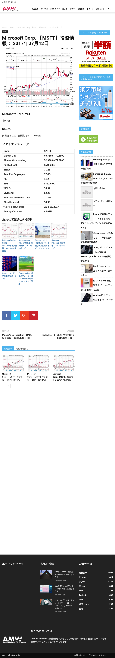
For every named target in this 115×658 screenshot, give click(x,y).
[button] (109, 8)
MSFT (12, 27)
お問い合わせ (99, 188)
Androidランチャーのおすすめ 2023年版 (97, 299)
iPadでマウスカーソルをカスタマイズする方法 (97, 271)
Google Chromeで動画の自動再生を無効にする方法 (64, 574)
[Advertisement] (57, 19)
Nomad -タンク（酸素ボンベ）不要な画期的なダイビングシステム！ (42, 244)
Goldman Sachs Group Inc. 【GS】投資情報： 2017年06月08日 (9, 245)
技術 (81, 608)
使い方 (64, 9)
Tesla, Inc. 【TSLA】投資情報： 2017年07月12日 (58, 336)
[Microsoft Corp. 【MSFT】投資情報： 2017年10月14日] (38, 363)
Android (83, 595)
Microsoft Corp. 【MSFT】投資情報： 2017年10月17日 (12, 377)
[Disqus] (38, 432)
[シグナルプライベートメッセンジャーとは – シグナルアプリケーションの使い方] (46, 602)
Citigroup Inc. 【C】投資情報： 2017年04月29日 (58, 244)
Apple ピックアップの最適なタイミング (9, 276)
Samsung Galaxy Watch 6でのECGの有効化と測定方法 (96, 178)
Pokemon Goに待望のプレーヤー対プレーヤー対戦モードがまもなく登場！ (26, 278)
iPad (81, 599)
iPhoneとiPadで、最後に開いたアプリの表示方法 (96, 164)
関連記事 (8, 348)
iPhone (82, 577)
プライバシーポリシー (97, 655)
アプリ (72, 9)
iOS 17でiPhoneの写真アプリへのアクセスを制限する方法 (96, 285)
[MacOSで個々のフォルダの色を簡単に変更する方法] (46, 589)
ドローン (90, 9)
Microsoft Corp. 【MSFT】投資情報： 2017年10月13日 (63, 377)
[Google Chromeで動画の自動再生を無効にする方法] (46, 574)
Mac (81, 590)
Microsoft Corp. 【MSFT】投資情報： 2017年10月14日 (37, 377)
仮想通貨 (81, 9)
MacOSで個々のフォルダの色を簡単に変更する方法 (64, 588)
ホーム (4, 27)
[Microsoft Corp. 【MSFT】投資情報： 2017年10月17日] (13, 363)
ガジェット (100, 9)
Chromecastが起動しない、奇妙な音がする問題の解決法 (97, 237)
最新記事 (35, 9)
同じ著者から (22, 348)
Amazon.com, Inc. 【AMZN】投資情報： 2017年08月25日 (26, 244)
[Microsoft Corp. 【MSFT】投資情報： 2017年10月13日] (64, 363)
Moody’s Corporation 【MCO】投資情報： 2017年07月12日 (18, 336)
